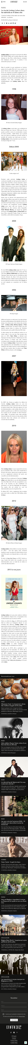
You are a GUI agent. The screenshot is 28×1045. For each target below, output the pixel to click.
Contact (14, 1038)
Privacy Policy (22, 1016)
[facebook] (4, 23)
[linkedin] (9, 23)
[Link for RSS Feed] (17, 1032)
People (3, 7)
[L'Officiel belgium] (14, 2)
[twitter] (11, 23)
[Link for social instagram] (14, 1032)
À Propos (14, 1036)
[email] (2, 23)
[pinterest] (7, 23)
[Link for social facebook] (11, 1032)
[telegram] (15, 23)
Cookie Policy (14, 1042)
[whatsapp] (13, 23)
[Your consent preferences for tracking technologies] (25, 1042)
